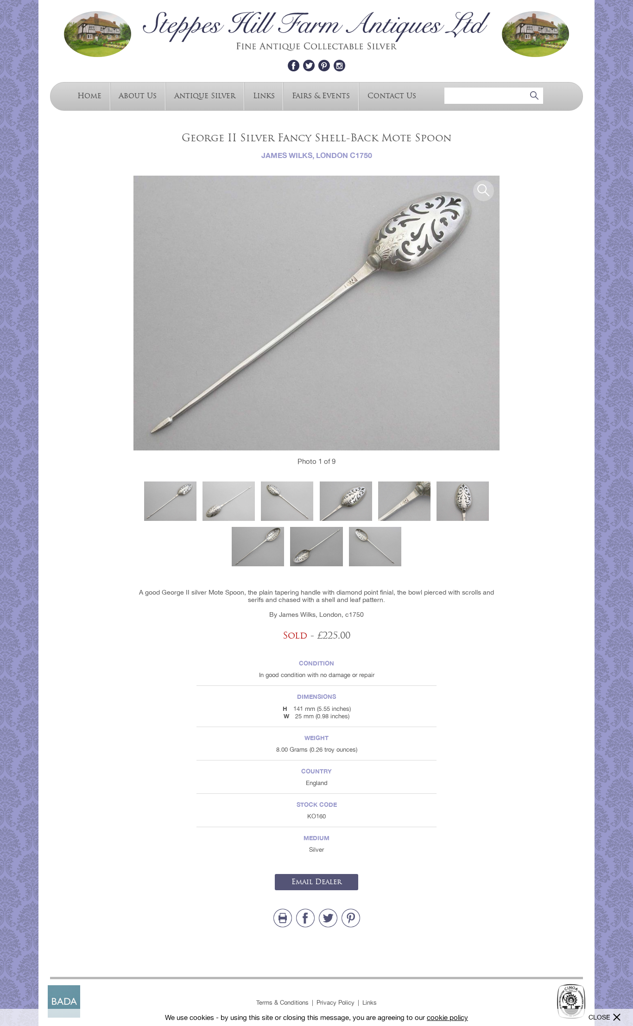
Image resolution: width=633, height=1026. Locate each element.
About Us (138, 95)
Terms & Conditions (282, 1002)
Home (89, 95)
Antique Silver (204, 95)
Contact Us (391, 95)
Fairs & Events (321, 95)
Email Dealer (316, 882)
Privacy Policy (335, 1002)
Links (264, 95)
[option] (316, 313)
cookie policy (447, 1017)
